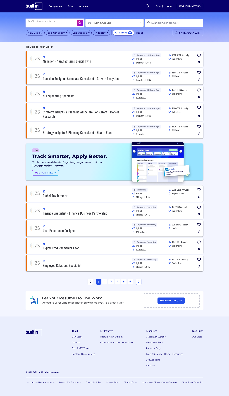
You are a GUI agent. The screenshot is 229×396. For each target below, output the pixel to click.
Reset (139, 32)
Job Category (57, 32)
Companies (55, 6)
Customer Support (156, 336)
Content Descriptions (83, 354)
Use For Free (44, 172)
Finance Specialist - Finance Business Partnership (75, 213)
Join (158, 6)
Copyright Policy (93, 382)
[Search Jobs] (80, 23)
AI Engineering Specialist (58, 96)
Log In (168, 6)
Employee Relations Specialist (62, 265)
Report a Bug (153, 348)
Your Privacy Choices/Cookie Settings (159, 382)
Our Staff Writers (81, 348)
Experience (80, 32)
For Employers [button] (190, 6)
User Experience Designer (59, 230)
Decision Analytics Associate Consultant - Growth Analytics (81, 78)
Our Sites (197, 336)
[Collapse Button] (199, 62)
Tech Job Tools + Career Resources (164, 354)
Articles (83, 6)
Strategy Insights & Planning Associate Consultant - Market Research (81, 114)
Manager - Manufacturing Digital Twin (67, 61)
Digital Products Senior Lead (61, 248)
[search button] (147, 6)
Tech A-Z (150, 365)
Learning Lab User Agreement (40, 382)
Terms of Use (130, 382)
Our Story (77, 336)
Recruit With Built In (111, 336)
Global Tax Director (55, 195)
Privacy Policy (113, 382)
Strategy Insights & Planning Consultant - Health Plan (77, 132)
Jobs (70, 6)
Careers (76, 342)
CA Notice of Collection (192, 382)
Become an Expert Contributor (117, 342)
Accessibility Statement (70, 382)
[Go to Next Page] (138, 282)
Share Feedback (154, 342)
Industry (100, 32)
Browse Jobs (153, 359)
